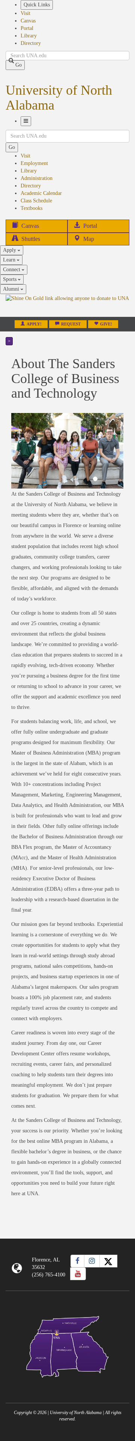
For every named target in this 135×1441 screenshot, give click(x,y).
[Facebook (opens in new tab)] (77, 1261)
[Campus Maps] (67, 1345)
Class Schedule (36, 201)
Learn (10, 260)
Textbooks (31, 208)
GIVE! (106, 324)
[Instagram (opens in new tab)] (92, 1261)
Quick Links (37, 4)
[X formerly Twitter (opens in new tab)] (108, 1261)
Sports (10, 279)
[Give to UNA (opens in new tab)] (67, 305)
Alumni (12, 289)
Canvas (28, 21)
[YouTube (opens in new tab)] (78, 1273)
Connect (12, 269)
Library (29, 36)
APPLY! (34, 324)
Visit (25, 13)
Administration (36, 178)
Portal (27, 28)
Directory (31, 43)
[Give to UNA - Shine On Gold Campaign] (67, 1383)
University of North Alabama (59, 98)
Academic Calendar (41, 193)
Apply (10, 250)
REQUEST (71, 324)
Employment (34, 163)
